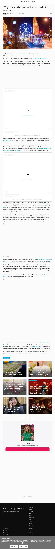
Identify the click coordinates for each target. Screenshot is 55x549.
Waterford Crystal (42, 148)
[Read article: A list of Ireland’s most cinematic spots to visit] (14, 369)
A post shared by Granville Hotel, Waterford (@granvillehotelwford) (27, 199)
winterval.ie (43, 353)
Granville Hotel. (7, 140)
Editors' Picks (33, 380)
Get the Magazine (27, 449)
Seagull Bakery (17, 150)
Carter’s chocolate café (36, 346)
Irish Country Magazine (27, 2)
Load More (27, 418)
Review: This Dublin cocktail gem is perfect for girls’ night (38, 409)
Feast (31, 361)
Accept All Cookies (23, 546)
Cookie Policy (25, 542)
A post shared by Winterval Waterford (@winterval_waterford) (28, 135)
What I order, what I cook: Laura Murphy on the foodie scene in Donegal (39, 372)
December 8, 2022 (20, 13)
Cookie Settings (14, 546)
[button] (2, 2)
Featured (6, 361)
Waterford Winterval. (40, 58)
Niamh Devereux (10, 13)
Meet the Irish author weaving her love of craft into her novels (13, 409)
